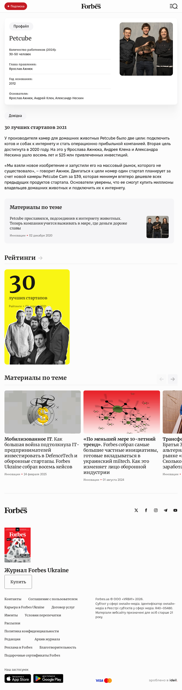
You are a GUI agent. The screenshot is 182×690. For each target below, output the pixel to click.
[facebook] (146, 510)
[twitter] (136, 510)
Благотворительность (58, 647)
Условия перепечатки (43, 615)
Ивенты (11, 615)
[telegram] (165, 510)
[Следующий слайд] (173, 379)
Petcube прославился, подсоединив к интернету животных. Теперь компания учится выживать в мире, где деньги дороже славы (68, 223)
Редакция (12, 639)
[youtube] (175, 510)
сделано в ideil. (163, 680)
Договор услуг (63, 607)
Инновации (18, 235)
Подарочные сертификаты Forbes (32, 655)
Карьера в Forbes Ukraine (24, 607)
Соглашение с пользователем (52, 599)
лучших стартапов (28, 293)
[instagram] (156, 510)
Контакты (12, 599)
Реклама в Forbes (18, 647)
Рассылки (12, 623)
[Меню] (174, 6)
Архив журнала (47, 639)
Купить (18, 581)
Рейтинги (20, 257)
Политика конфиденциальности (31, 631)
